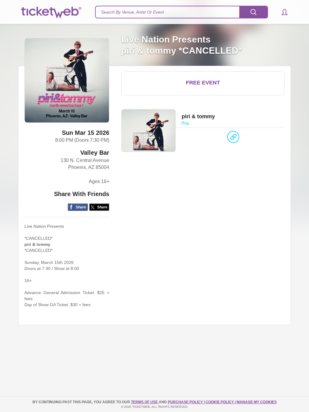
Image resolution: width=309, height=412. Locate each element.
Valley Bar (94, 152)
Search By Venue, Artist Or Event (132, 12)
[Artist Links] (233, 138)
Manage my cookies (257, 402)
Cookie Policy (220, 402)
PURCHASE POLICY (186, 402)
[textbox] (181, 12)
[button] (282, 12)
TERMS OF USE (145, 402)
